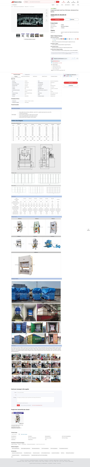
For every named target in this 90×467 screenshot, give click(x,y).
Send (18, 405)
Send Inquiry (57, 19)
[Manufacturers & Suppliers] (16, 2)
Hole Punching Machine (54, 448)
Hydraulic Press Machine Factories (17, 452)
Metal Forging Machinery (15, 448)
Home (12, 6)
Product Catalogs (24, 434)
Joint (45, 439)
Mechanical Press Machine (70, 452)
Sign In (52, 70)
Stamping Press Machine (15, 455)
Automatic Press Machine (55, 452)
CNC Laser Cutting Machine (32, 437)
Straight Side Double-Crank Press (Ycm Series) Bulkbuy (39, 455)
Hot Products (22, 460)
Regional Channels (56, 460)
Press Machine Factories (27, 452)
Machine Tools (26, 6)
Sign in (78, 2)
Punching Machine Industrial (63, 448)
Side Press (62, 452)
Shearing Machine (47, 436)
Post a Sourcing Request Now (37, 405)
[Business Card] (77, 78)
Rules (78, 4)
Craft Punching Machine (45, 448)
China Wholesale (41, 460)
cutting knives (13, 439)
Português (29, 461)
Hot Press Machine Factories (45, 452)
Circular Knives (30, 439)
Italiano (40, 461)
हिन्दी (57, 461)
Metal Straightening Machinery (25, 448)
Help (62, 4)
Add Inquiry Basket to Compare (30, 39)
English (23, 461)
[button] (58, 76)
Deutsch (43, 461)
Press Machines (13, 436)
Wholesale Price (46, 460)
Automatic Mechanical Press (25, 455)
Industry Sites (51, 460)
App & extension (67, 4)
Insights (69, 460)
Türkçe (63, 461)
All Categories (14, 4)
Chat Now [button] (72, 19)
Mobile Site (65, 460)
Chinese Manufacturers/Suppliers (34, 460)
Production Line (13, 437)
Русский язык (36, 461)
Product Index (61, 460)
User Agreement (50, 463)
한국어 (52, 461)
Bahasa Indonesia (71, 461)
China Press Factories (36, 452)
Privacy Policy (59, 463)
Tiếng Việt (66, 461)
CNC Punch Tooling (65, 437)
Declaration (54, 463)
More (12, 456)
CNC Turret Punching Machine (66, 436)
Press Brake (30, 436)
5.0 (67, 76)
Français (33, 461)
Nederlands (46, 461)
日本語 (55, 461)
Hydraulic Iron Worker (48, 437)
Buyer (57, 4)
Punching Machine (31, 6)
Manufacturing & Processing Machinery (19, 6)
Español (26, 461)
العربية (50, 461)
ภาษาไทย (60, 461)
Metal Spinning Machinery (36, 448)
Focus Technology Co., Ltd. (38, 463)
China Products (27, 460)
